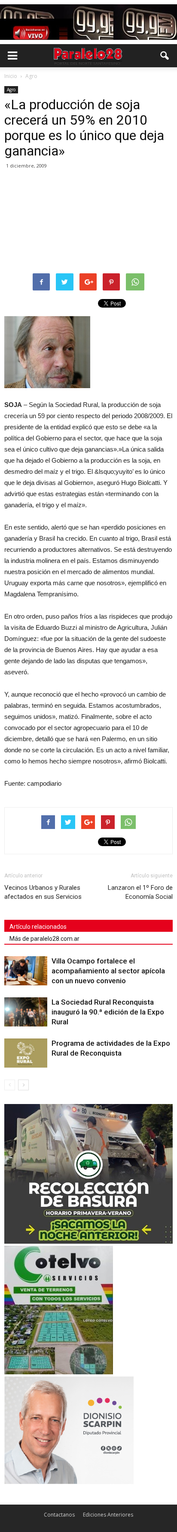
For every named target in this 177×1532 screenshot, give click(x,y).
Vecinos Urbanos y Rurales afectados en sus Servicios (43, 892)
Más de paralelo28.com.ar (44, 938)
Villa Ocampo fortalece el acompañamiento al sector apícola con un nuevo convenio (108, 971)
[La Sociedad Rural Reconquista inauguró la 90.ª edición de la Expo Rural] (25, 1012)
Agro (11, 90)
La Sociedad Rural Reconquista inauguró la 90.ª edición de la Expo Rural (108, 1012)
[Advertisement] (88, 222)
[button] (165, 55)
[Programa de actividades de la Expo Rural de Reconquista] (25, 1053)
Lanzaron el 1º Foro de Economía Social (140, 892)
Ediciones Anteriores (108, 1514)
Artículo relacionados (38, 926)
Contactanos (59, 1514)
